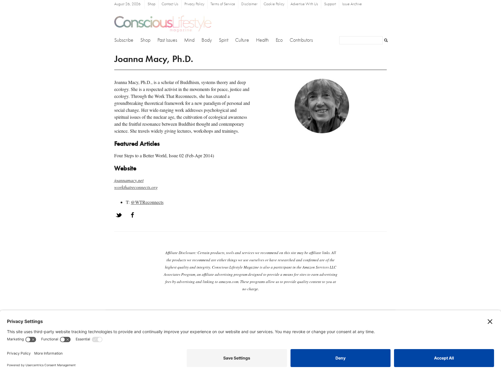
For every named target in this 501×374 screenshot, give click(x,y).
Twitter (119, 215)
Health (262, 40)
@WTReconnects (147, 202)
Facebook (132, 215)
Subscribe (123, 40)
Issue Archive (352, 4)
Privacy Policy (194, 4)
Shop (151, 4)
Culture (242, 40)
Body (207, 40)
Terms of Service (222, 4)
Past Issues (167, 40)
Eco (279, 40)
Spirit (223, 40)
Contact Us (169, 4)
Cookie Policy (274, 4)
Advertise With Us (304, 4)
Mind (189, 40)
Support (330, 4)
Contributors (301, 40)
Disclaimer (249, 4)
